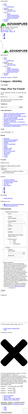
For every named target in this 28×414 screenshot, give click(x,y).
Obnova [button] (6, 12)
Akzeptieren (4, 402)
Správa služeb (7, 397)
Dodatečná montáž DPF (10, 141)
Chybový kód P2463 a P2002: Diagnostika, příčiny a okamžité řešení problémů (14, 114)
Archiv (2, 132)
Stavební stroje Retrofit (12, 18)
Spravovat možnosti (8, 395)
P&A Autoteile (7, 185)
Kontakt (6, 20)
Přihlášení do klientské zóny (11, 205)
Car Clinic (6, 184)
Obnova (9, 13)
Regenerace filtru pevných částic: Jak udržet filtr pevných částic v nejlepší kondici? (15, 125)
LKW (14, 242)
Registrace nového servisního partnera (14, 204)
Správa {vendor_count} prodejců (12, 398)
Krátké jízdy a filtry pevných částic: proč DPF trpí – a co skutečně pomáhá (15, 117)
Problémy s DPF (8, 148)
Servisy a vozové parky (9, 151)
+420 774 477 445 (6, 30)
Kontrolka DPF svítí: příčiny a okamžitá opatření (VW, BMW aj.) (13, 119)
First (9, 222)
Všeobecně (6, 154)
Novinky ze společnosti (9, 144)
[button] (4, 1)
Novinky (6, 8)
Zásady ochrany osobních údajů (11, 328)
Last (9, 224)
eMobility (6, 142)
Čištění (11, 31)
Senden (3, 290)
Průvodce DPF (7, 149)
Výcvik (5, 155)
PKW (14, 240)
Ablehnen (10, 402)
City (24, 252)
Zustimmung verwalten (6, 412)
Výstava (6, 156)
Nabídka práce (10, 6)
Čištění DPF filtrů (11, 11)
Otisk (5, 329)
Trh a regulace (7, 152)
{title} (5, 407)
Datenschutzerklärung (19, 286)
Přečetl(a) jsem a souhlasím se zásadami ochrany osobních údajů (12, 172)
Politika (5, 146)
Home (5, 4)
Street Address (11, 251)
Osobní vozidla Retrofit (12, 15)
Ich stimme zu (12, 287)
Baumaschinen (16, 244)
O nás (5, 5)
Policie (5, 145)
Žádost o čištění (4, 31)
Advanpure (6, 138)
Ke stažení (6, 19)
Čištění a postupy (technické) (11, 139)
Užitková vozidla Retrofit (13, 16)
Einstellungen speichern (6, 404)
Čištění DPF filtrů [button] (8, 9)
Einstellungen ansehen (19, 402)
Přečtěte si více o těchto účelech (11, 399)
